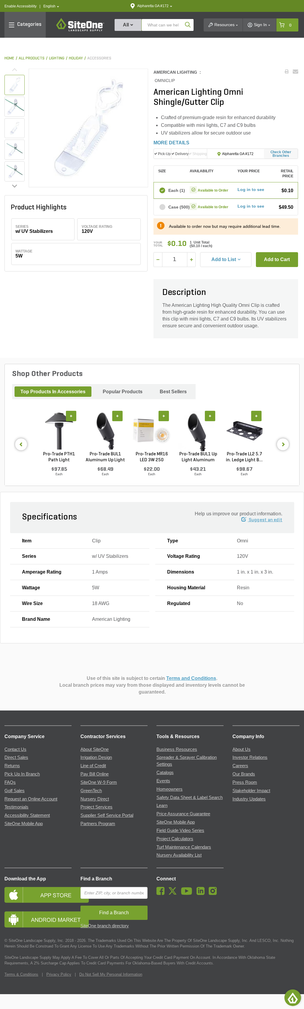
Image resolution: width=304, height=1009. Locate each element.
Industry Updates (249, 799)
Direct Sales (16, 757)
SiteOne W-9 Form (98, 782)
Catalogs (165, 772)
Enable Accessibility (20, 6)
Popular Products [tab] (122, 391)
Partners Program (97, 823)
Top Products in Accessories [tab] (53, 391)
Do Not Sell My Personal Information (110, 974)
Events (163, 781)
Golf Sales (14, 790)
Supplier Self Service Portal (106, 815)
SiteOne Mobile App (23, 823)
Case (176, 207)
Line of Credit (93, 765)
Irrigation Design (96, 757)
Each (176, 190)
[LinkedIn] (202, 893)
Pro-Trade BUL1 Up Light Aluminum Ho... (198, 457)
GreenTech (91, 790)
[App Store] (38, 894)
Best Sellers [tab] (173, 391)
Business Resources (176, 749)
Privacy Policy (58, 974)
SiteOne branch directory (104, 925)
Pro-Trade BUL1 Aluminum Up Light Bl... (105, 457)
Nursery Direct (94, 799)
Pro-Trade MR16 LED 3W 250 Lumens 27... (152, 457)
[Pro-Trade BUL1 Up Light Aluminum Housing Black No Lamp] (198, 431)
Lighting (56, 58)
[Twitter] (174, 893)
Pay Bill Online (94, 774)
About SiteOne (94, 749)
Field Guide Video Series (180, 830)
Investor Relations (249, 757)
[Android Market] (38, 919)
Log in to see (251, 189)
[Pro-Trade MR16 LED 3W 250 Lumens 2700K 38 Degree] (152, 431)
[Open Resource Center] (292, 997)
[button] (51, 6)
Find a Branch (96, 878)
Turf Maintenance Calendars (183, 847)
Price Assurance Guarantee (183, 813)
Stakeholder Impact (251, 790)
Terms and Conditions (191, 678)
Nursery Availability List (179, 855)
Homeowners (169, 789)
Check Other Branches (281, 154)
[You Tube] (188, 893)
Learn (161, 805)
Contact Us (15, 749)
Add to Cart (277, 259)
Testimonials (16, 807)
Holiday (76, 58)
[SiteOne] (80, 30)
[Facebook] (161, 893)
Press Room (244, 782)
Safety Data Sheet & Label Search (189, 797)
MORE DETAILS (171, 142)
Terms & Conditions (21, 974)
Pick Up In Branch (22, 774)
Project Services (96, 807)
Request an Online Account (30, 799)
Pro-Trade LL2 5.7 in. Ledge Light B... (244, 457)
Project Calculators (174, 838)
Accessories (99, 58)
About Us (241, 749)
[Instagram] (214, 893)
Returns (12, 765)
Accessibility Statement (27, 815)
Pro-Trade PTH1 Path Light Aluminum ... (59, 457)
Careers (240, 765)
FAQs (10, 782)
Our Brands (243, 774)
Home (9, 58)
